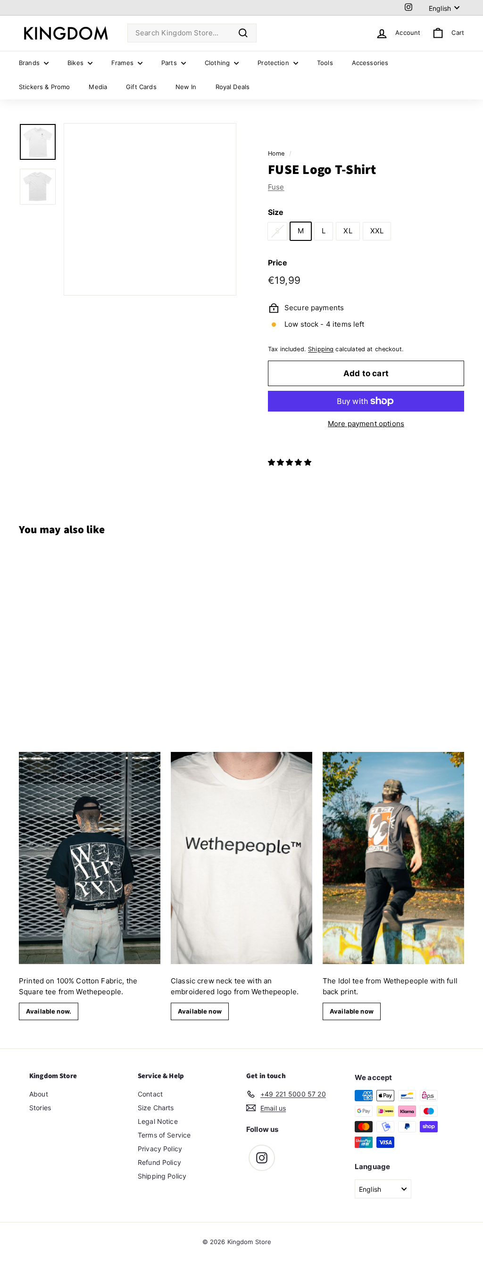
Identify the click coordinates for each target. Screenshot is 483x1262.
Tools (325, 62)
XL (347, 230)
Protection (274, 62)
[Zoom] (150, 209)
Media (98, 87)
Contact (150, 1094)
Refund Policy (159, 1162)
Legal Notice (158, 1121)
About (38, 1094)
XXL (376, 230)
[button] (290, 462)
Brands (30, 62)
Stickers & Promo (44, 87)
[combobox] (192, 33)
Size (276, 212)
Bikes (76, 62)
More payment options (366, 423)
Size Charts (156, 1108)
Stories (40, 1108)
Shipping (320, 349)
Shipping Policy (162, 1176)
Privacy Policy (160, 1149)
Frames (123, 62)
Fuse (276, 186)
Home (276, 153)
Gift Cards (141, 87)
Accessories (370, 62)
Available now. (48, 1011)
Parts (170, 62)
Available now (200, 1011)
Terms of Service (164, 1135)
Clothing (218, 62)
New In (186, 87)
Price (277, 262)
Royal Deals (233, 87)
